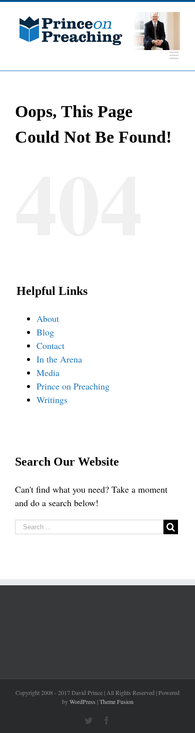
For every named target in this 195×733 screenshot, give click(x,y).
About (47, 318)
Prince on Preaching (73, 386)
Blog (45, 332)
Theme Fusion (117, 701)
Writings (52, 400)
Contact (50, 345)
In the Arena (59, 359)
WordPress (83, 701)
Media (48, 372)
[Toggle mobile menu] (175, 55)
